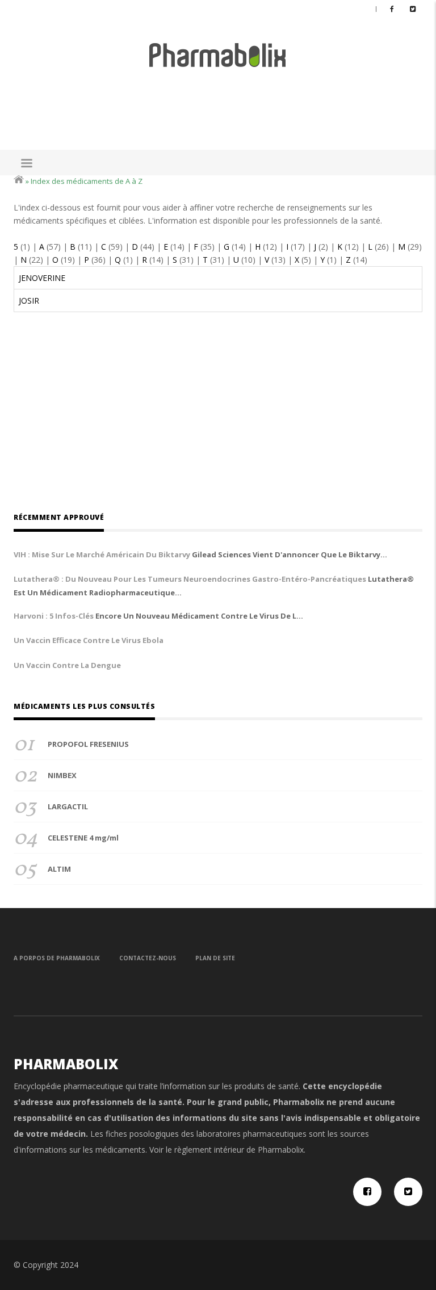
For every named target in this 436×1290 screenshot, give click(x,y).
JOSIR (29, 300)
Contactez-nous (147, 958)
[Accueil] (218, 54)
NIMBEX (62, 775)
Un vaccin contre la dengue (67, 665)
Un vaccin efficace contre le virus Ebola (89, 640)
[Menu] (26, 164)
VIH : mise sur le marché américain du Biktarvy (102, 554)
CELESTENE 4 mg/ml (83, 838)
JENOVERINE (42, 277)
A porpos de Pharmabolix (57, 958)
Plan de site (215, 958)
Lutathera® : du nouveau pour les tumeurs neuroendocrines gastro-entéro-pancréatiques (190, 579)
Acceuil (19, 179)
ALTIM (59, 869)
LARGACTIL (68, 806)
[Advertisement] (220, 103)
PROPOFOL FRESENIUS (88, 744)
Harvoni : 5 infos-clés (54, 616)
